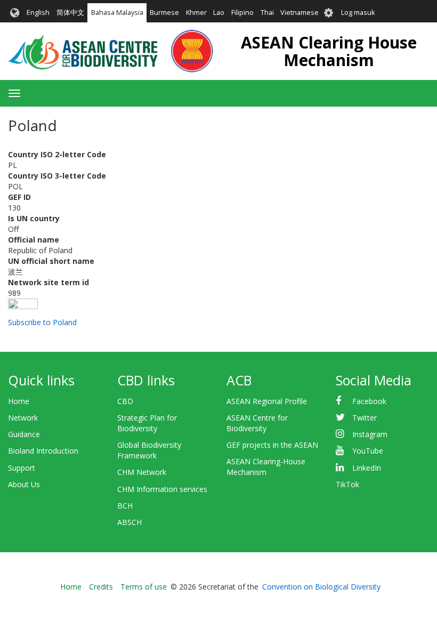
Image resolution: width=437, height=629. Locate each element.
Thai (267, 12)
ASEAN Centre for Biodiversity (257, 423)
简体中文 (70, 12)
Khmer (196, 12)
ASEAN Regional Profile (266, 401)
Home (18, 401)
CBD (125, 401)
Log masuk (358, 12)
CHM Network (141, 472)
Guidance (24, 434)
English (38, 12)
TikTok (347, 484)
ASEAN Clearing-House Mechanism (265, 466)
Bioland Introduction (43, 451)
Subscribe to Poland (42, 322)
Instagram (369, 434)
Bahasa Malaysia (117, 12)
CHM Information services (162, 489)
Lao (218, 12)
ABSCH (129, 522)
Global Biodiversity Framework (149, 450)
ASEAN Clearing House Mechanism (329, 51)
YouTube (367, 451)
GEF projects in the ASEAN (272, 445)
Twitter (364, 418)
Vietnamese (299, 12)
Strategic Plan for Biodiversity (147, 423)
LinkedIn (366, 468)
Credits (101, 587)
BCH (125, 506)
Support (21, 468)
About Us (24, 484)
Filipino (242, 12)
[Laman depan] (110, 51)
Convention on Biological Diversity (321, 587)
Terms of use (143, 587)
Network (23, 418)
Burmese (164, 12)
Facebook (369, 401)
